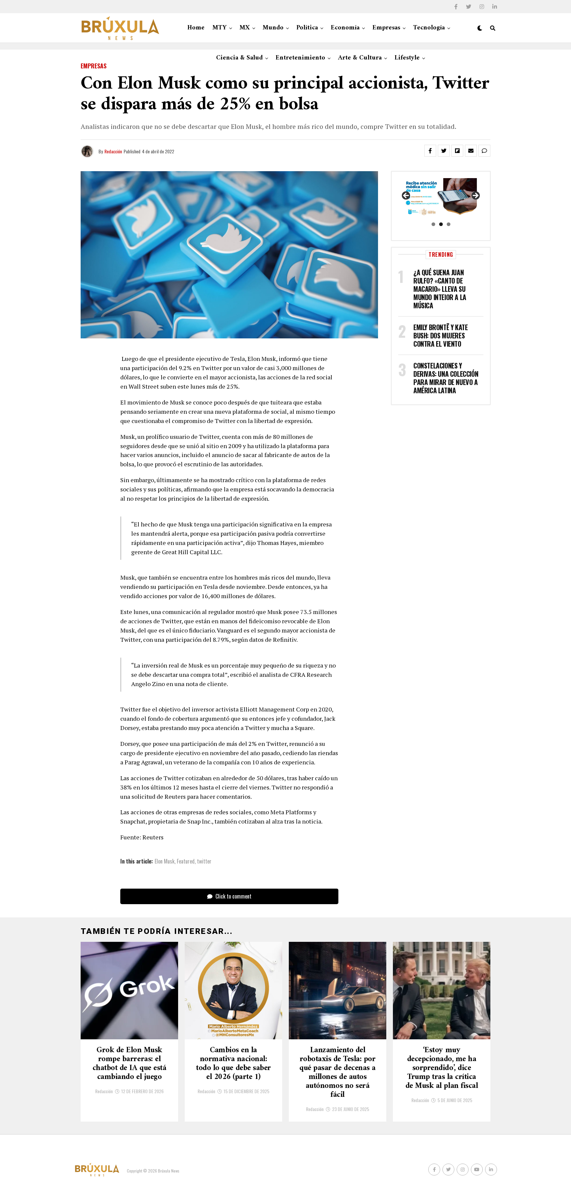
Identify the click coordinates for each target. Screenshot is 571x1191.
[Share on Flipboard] (457, 151)
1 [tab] (433, 224)
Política (307, 28)
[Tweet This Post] (444, 151)
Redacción (113, 151)
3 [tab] (448, 224)
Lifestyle (407, 58)
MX (245, 28)
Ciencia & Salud (239, 58)
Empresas (386, 28)
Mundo (273, 28)
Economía (345, 28)
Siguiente (475, 196)
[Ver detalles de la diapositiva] (440, 197)
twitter (204, 861)
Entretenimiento (300, 58)
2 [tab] (441, 224)
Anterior (406, 196)
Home (196, 28)
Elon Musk (164, 861)
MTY (219, 28)
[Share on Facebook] (430, 151)
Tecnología (429, 28)
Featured (186, 861)
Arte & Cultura (360, 58)
